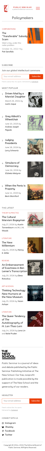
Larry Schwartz (12, 150)
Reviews (5, 260)
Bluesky (9, 427)
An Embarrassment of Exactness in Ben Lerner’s (14, 268)
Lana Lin (21, 330)
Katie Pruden (11, 333)
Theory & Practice (10, 213)
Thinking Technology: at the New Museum (14, 293)
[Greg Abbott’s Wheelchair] (35, 123)
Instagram (10, 423)
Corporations (9, 29)
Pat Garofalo (8, 52)
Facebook (9, 431)
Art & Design (8, 286)
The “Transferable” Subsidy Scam (15, 36)
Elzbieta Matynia (12, 173)
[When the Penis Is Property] (35, 192)
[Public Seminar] (6, 8)
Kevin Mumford (12, 196)
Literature (7, 238)
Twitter (8, 435)
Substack (35, 81)
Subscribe (36, 76)
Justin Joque (10, 104)
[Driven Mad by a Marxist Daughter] (35, 100)
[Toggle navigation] (38, 8)
